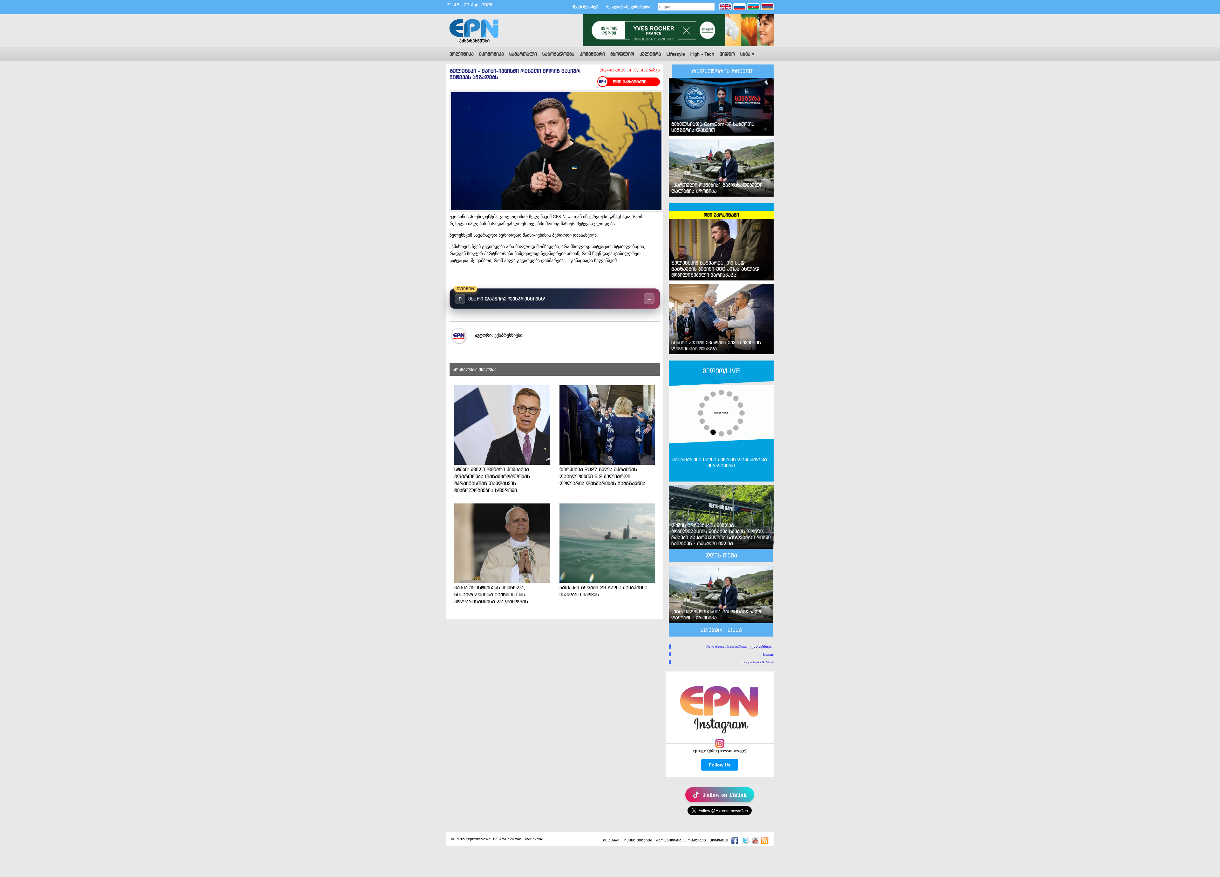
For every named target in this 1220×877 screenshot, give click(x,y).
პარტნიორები (670, 840)
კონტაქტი (719, 840)
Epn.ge (768, 654)
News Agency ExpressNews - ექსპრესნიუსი (740, 646)
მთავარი (611, 840)
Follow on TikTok (725, 795)
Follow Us (719, 764)
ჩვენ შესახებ (586, 6)
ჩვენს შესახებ (638, 840)
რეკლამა (697, 840)
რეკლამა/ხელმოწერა (628, 6)
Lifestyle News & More (756, 662)
